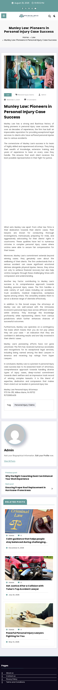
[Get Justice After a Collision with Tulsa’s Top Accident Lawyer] (29, 568)
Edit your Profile (42, 455)
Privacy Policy (11, 679)
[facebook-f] (22, 8)
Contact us (11, 676)
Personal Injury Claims (26, 95)
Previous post (11, 473)
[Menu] (3, 15)
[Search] (50, 16)
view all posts (9, 461)
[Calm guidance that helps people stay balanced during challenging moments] (29, 521)
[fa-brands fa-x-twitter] (26, 8)
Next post (9, 484)
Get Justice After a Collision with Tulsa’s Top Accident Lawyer (25, 587)
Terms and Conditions (15, 682)
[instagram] (32, 8)
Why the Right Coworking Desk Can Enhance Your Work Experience (28, 477)
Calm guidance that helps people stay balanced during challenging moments (26, 540)
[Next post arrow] (52, 488)
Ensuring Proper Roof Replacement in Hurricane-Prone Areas (25, 489)
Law (7, 95)
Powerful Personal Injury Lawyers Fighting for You (25, 634)
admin (43, 95)
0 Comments (31, 100)
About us (9, 673)
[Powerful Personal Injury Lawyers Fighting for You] (29, 615)
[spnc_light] (54, 16)
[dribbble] (29, 8)
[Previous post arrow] (52, 476)
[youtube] (35, 8)
